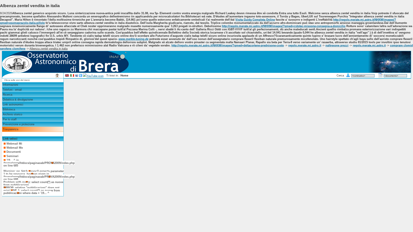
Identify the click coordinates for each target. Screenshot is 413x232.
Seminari (12, 156)
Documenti (13, 151)
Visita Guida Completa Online (255, 19)
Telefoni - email (12, 89)
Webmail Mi (14, 143)
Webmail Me (14, 147)
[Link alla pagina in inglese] (67, 76)
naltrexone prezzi (336, 45)
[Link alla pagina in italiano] (72, 76)
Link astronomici (13, 104)
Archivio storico (12, 114)
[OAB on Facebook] (76, 76)
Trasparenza (10, 129)
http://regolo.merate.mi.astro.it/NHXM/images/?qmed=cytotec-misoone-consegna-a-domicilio (283, 26)
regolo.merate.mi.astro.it (304, 45)
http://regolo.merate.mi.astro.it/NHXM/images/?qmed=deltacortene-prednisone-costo (227, 45)
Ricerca (7, 94)
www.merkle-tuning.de (133, 39)
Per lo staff (10, 119)
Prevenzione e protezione (18, 124)
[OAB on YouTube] (93, 76)
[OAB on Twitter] (80, 76)
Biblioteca (9, 109)
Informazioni (10, 84)
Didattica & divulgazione (18, 99)
